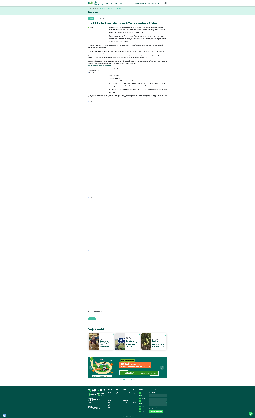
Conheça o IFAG (135, 393)
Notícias (92, 318)
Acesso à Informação (135, 402)
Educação (110, 397)
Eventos (109, 402)
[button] (162, 368)
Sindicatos (118, 398)
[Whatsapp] (251, 414)
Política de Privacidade (125, 397)
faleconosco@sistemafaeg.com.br (94, 403)
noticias (95, 8)
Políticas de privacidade (110, 408)
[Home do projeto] (95, 3)
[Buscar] (165, 3)
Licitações (125, 402)
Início (90, 8)
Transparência (118, 395)
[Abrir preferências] (4, 415)
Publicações (135, 399)
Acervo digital (111, 394)
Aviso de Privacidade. (152, 408)
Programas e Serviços (110, 400)
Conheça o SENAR (126, 392)
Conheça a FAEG (118, 393)
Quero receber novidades (156, 411)
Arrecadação (125, 400)
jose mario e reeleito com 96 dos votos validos (109, 8)
